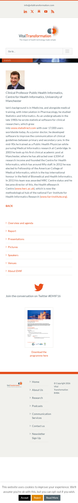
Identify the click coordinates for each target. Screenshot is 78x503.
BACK (9, 205)
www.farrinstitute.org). (54, 196)
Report (12, 231)
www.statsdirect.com (23, 127)
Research (37, 397)
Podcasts (37, 405)
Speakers (13, 255)
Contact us (38, 426)
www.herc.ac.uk (24, 188)
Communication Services (39, 415)
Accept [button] (24, 497)
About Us (37, 389)
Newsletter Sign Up (38, 435)
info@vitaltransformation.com (39, 5)
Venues (12, 263)
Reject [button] (37, 497)
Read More (52, 497)
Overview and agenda (20, 223)
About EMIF (15, 271)
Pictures (13, 247)
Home (35, 381)
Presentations (16, 239)
